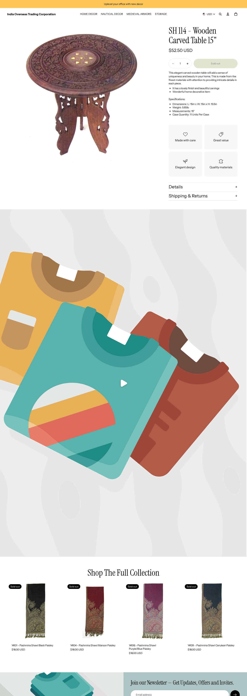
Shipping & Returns (188, 195)
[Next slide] (117, 611)
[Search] (220, 14)
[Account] (228, 14)
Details (176, 186)
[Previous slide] (71, 611)
